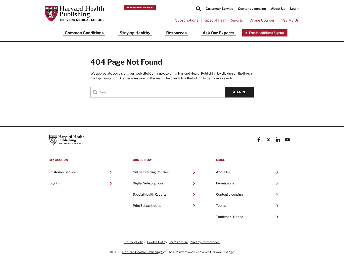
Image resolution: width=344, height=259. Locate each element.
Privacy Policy (134, 242)
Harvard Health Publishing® (142, 252)
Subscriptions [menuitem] (186, 20)
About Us (278, 9)
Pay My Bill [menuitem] (290, 20)
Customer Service (219, 9)
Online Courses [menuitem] (262, 20)
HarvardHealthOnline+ (139, 7)
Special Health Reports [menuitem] (224, 20)
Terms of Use (178, 242)
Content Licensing (252, 9)
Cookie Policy (157, 242)
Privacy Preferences (205, 242)
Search (239, 92)
